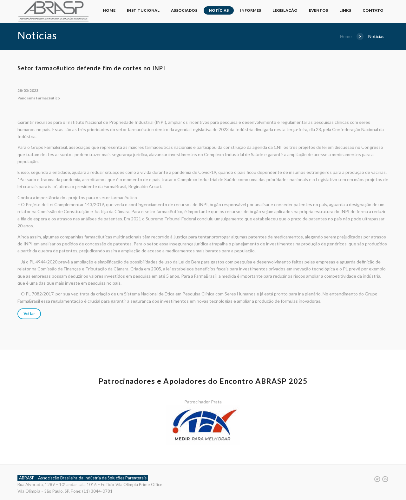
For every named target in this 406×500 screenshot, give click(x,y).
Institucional (143, 10)
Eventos (318, 10)
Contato (373, 10)
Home (109, 10)
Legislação (285, 10)
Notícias (219, 10)
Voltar (29, 313)
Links (345, 10)
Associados (184, 10)
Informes (250, 10)
